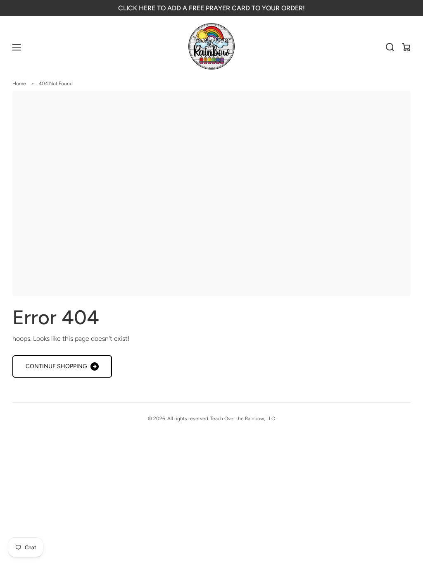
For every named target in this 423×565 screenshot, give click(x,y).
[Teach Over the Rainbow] (212, 47)
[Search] (390, 47)
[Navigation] (16, 47)
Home (19, 83)
